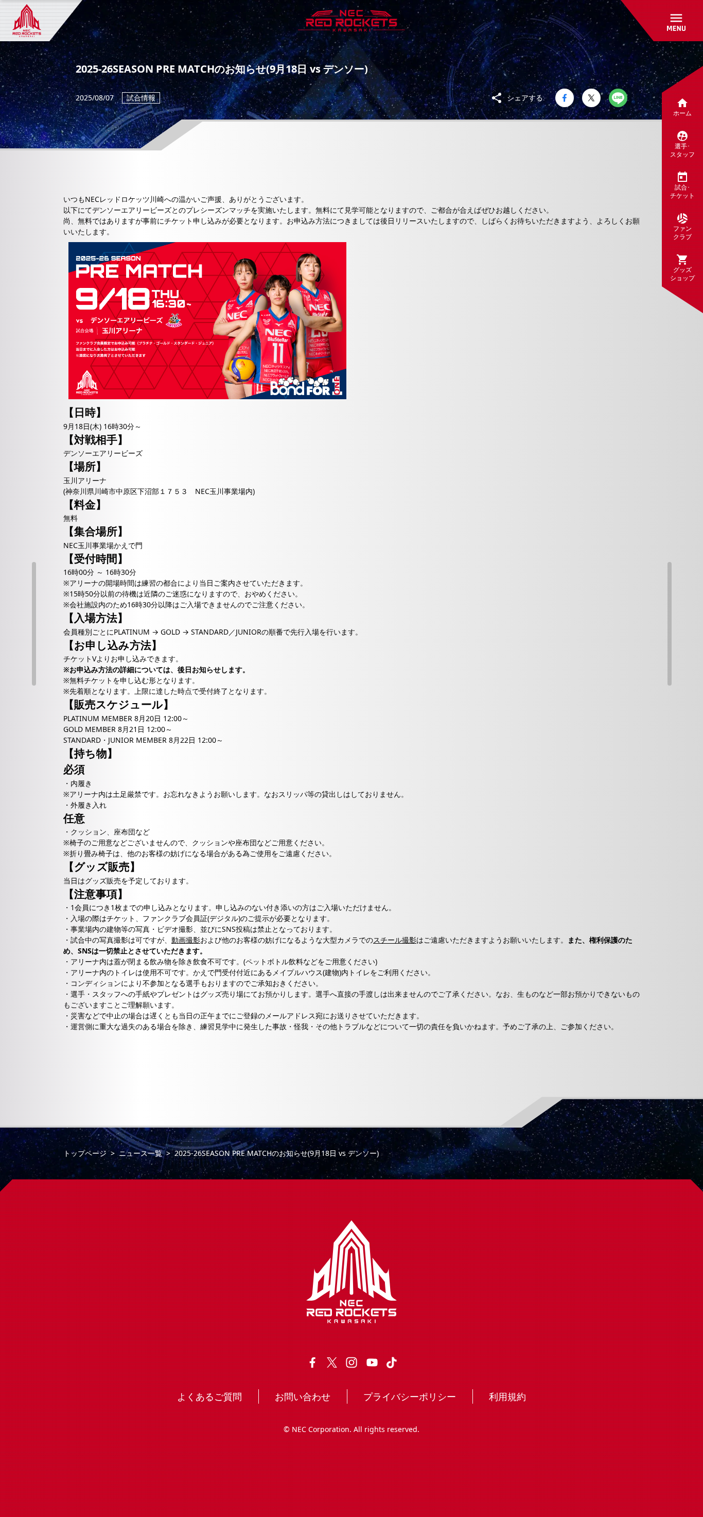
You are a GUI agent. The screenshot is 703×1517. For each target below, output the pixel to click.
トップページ (85, 1153)
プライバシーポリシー (409, 1396)
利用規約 (507, 1396)
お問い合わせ (302, 1396)
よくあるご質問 (209, 1396)
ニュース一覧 (140, 1153)
